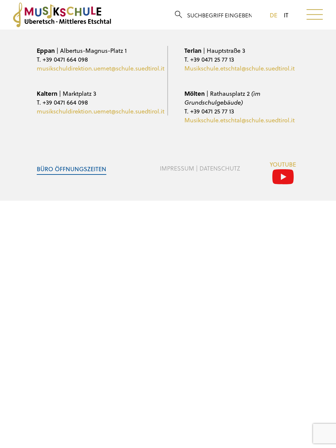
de (273, 15)
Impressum (177, 168)
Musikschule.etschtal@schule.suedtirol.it (239, 68)
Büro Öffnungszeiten (71, 168)
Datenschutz (220, 168)
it (286, 15)
